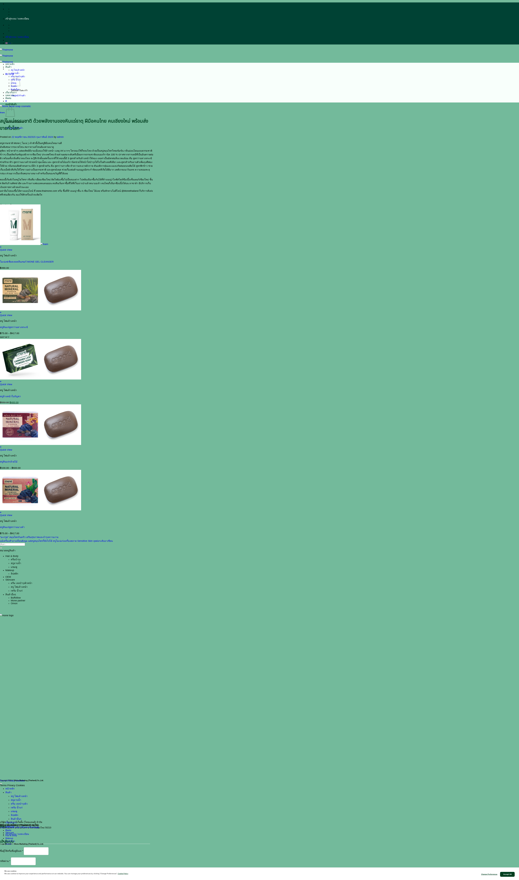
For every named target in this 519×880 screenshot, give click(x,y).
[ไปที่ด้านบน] (1, 783)
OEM (8, 577)
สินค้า (8, 67)
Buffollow (16, 597)
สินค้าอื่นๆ (15, 89)
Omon (14, 603)
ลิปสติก (14, 573)
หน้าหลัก (10, 64)
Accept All (507, 874)
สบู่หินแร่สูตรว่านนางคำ (12, 527)
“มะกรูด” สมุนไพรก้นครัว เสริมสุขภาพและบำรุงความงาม (29, 537)
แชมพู (14, 567)
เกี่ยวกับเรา (11, 92)
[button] (17, 18)
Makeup (9, 570)
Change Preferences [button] (489, 874)
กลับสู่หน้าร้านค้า (18, 95)
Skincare (10, 579)
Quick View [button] (6, 249)
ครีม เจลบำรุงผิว (19, 803)
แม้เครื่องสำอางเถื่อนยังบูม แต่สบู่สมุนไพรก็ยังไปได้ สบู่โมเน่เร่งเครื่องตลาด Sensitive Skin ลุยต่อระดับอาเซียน (56, 541)
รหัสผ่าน (5, 861)
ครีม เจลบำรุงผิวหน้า (21, 583)
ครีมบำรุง (16, 559)
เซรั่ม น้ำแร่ (16, 590)
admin (60, 137)
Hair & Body (11, 556)
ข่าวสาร (2, 112)
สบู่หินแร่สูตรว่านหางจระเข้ (14, 327)
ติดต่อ (8, 98)
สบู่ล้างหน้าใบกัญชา (10, 396)
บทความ (9, 95)
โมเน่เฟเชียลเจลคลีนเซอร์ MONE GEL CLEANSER (27, 261)
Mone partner (18, 600)
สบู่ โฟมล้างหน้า (18, 70)
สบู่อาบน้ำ (15, 73)
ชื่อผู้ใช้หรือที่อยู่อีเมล (11, 851)
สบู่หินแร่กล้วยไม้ (8, 461)
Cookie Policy (123, 874)
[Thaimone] (6, 55)
